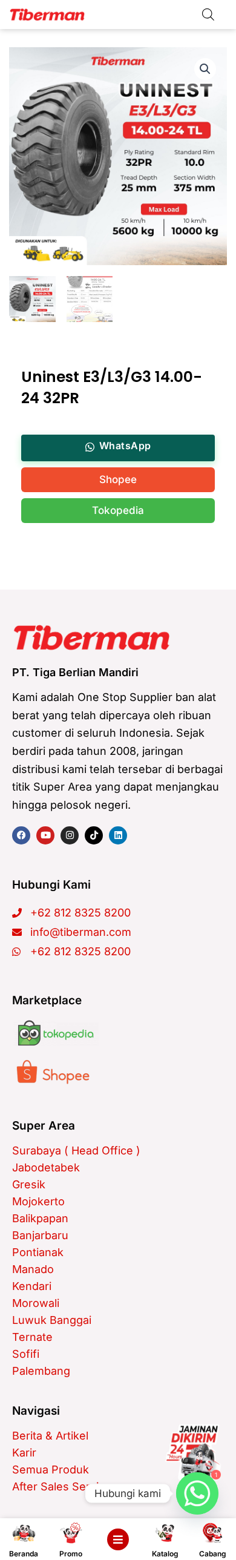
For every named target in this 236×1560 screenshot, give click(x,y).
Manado (33, 1269)
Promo (70, 1553)
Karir (24, 1452)
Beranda (23, 1553)
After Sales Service (61, 1486)
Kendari (31, 1286)
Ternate (32, 1337)
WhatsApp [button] (125, 445)
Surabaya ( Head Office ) (76, 1150)
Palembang (41, 1370)
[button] (205, 69)
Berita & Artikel (50, 1435)
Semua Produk (50, 1469)
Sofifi (25, 1354)
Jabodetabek (46, 1167)
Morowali (35, 1303)
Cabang (212, 1553)
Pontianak (38, 1252)
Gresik (28, 1184)
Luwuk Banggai (51, 1320)
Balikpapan (40, 1218)
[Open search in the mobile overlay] (208, 14)
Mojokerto (38, 1201)
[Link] (193, 1452)
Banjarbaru (40, 1235)
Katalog (165, 1553)
